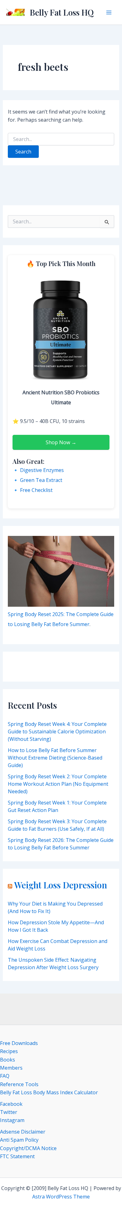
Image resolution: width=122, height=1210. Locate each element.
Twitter (8, 1112)
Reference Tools (19, 1084)
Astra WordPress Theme (61, 1196)
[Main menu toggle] (109, 12)
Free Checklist (36, 490)
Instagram (12, 1120)
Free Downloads (19, 1043)
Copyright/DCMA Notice (28, 1148)
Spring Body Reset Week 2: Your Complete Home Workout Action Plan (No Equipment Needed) (58, 784)
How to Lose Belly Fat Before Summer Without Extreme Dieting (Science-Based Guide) (55, 758)
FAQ (4, 1075)
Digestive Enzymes (42, 470)
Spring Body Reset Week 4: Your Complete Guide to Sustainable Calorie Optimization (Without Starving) (57, 731)
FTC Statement (17, 1156)
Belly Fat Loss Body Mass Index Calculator (49, 1092)
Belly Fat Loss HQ (62, 12)
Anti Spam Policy (19, 1139)
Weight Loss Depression (60, 885)
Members (11, 1067)
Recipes (9, 1051)
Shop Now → (61, 442)
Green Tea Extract (41, 480)
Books (7, 1059)
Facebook (11, 1104)
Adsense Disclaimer (22, 1131)
